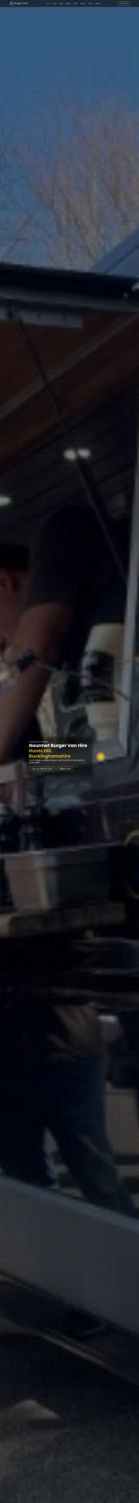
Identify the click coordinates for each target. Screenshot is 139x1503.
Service (90, 3)
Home (48, 3)
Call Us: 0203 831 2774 (42, 769)
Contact (98, 3)
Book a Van (65, 769)
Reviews (82, 3)
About (55, 3)
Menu (61, 3)
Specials (68, 3)
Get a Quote (124, 3)
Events (76, 3)
